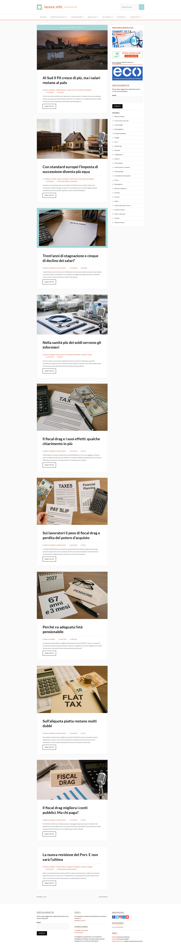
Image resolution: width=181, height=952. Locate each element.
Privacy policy (78, 932)
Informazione (119, 163)
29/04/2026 (74, 268)
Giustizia (117, 150)
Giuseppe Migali (61, 90)
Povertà (117, 197)
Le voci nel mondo (117, 927)
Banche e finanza (120, 116)
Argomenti (43, 17)
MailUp (114, 937)
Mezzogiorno (119, 184)
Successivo (103, 897)
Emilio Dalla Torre (117, 941)
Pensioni (74, 639)
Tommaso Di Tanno (50, 179)
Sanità (61, 357)
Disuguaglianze (64, 181)
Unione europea (119, 222)
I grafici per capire (76, 17)
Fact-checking (106, 17)
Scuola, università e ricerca (122, 205)
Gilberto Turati (86, 354)
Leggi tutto (49, 106)
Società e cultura (120, 209)
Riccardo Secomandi (84, 90)
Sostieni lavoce (135, 17)
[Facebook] (113, 917)
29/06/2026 (50, 181)
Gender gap (118, 146)
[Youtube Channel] (127, 917)
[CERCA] (141, 7)
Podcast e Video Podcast (58, 17)
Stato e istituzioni (120, 214)
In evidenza (73, 181)
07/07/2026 (50, 92)
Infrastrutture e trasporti (122, 167)
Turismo (117, 218)
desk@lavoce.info (79, 920)
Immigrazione (119, 154)
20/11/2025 (74, 451)
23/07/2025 (63, 639)
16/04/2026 (50, 357)
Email (114, 95)
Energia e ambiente (120, 133)
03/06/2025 (50, 869)
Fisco (84, 451)
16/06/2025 (74, 820)
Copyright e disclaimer (81, 930)
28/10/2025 (74, 545)
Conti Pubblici (119, 125)
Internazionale (119, 171)
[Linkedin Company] (123, 917)
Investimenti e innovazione (68, 869)
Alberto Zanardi (87, 866)
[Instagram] (120, 917)
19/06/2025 (74, 733)
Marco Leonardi (49, 90)
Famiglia (117, 137)
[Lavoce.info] (50, 7)
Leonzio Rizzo (71, 90)
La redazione (121, 17)
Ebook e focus (92, 17)
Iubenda (114, 939)
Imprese (117, 159)
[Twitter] (117, 917)
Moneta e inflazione (120, 188)
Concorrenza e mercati (121, 121)
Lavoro (61, 92)
